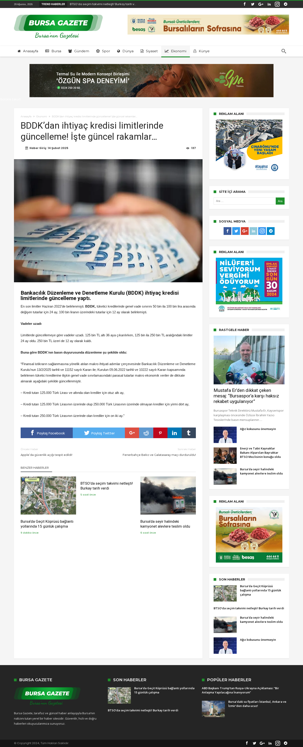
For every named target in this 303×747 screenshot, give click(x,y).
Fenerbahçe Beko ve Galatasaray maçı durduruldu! (159, 452)
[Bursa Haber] (58, 14)
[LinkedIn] (269, 4)
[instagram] (277, 4)
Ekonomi (41, 116)
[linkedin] (174, 433)
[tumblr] (189, 433)
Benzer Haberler (35, 467)
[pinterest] (160, 433)
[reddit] (146, 433)
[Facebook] (244, 4)
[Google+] (260, 4)
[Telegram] (285, 4)
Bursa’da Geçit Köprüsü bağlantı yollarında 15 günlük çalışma (47, 523)
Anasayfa (26, 116)
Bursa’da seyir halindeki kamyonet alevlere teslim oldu (165, 523)
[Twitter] (252, 4)
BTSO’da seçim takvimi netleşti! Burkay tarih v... (102, 4)
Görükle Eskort (10, 99)
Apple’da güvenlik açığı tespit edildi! (46, 452)
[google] (132, 433)
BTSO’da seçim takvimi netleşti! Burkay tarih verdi (107, 485)
